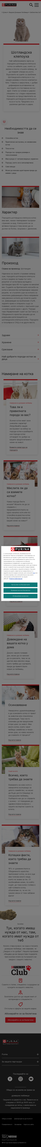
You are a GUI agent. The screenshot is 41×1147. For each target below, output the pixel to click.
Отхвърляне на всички (20, 596)
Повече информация (15, 578)
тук (34, 573)
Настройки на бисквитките (20, 584)
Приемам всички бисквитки (20, 590)
